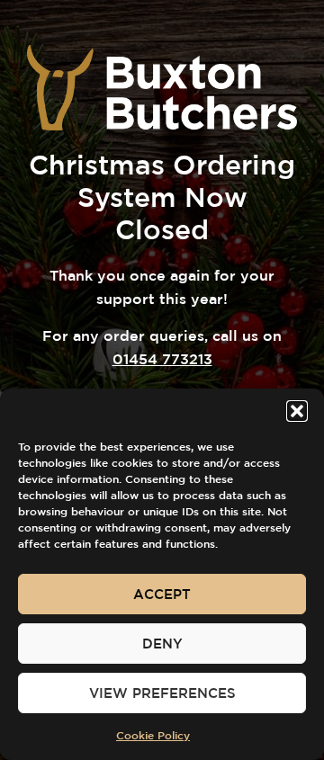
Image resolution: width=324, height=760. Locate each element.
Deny (162, 643)
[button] (297, 411)
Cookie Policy (153, 735)
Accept (162, 594)
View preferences (162, 693)
